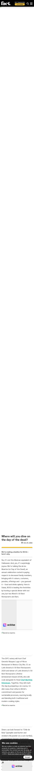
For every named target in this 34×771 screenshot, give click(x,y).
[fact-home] (6, 3)
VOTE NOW (20, 4)
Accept (27, 757)
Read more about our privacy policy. (19, 754)
